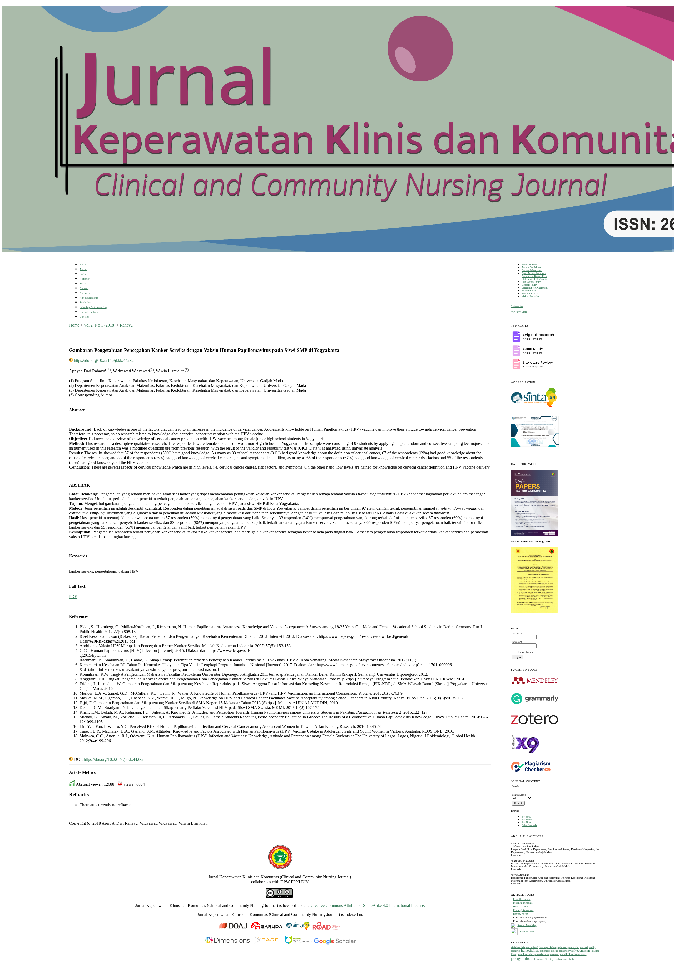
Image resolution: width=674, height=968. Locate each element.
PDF (73, 596)
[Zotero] (534, 725)
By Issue (526, 816)
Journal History (89, 311)
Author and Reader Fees (534, 276)
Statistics (85, 302)
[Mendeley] (535, 684)
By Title (526, 822)
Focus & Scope (530, 264)
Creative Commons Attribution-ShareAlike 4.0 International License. (368, 905)
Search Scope (519, 794)
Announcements (89, 297)
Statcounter (517, 306)
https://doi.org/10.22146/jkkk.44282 (104, 360)
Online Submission (532, 270)
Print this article (521, 899)
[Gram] (534, 703)
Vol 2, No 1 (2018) (99, 325)
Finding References (523, 910)
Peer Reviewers (530, 293)
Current (84, 288)
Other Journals (529, 825)
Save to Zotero (527, 931)
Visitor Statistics (530, 296)
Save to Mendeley (526, 925)
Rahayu (126, 325)
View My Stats (519, 311)
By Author (527, 819)
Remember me (525, 652)
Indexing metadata (522, 902)
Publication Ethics (531, 281)
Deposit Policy (529, 284)
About (83, 269)
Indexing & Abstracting (93, 307)
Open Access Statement (534, 273)
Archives (85, 292)
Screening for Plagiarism (535, 287)
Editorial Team (529, 290)
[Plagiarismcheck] (531, 770)
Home (83, 264)
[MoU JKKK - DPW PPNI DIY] (534, 612)
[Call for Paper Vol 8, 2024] (534, 535)
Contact (84, 316)
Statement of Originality (534, 279)
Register (84, 278)
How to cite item (522, 906)
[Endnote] (525, 757)
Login (83, 274)
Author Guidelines (531, 267)
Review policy (520, 913)
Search (83, 283)
